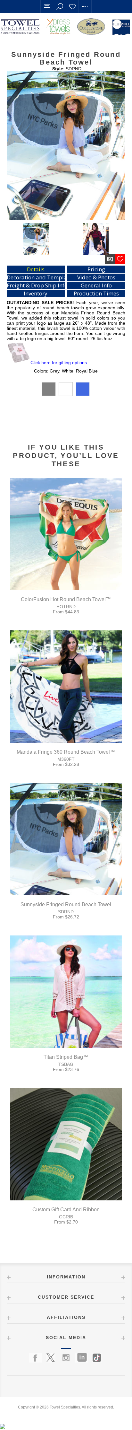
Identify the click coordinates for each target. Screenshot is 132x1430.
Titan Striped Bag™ (66, 1057)
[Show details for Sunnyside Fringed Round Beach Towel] (66, 839)
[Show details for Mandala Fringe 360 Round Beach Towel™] (66, 686)
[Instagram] (66, 1358)
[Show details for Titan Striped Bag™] (66, 991)
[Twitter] (50, 1358)
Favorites (72, 6)
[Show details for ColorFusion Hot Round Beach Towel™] (66, 534)
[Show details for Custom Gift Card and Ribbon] (66, 1144)
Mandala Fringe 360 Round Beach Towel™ (66, 752)
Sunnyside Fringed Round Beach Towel (66, 904)
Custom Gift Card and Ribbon (66, 1209)
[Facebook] (35, 1358)
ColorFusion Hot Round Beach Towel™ (66, 599)
